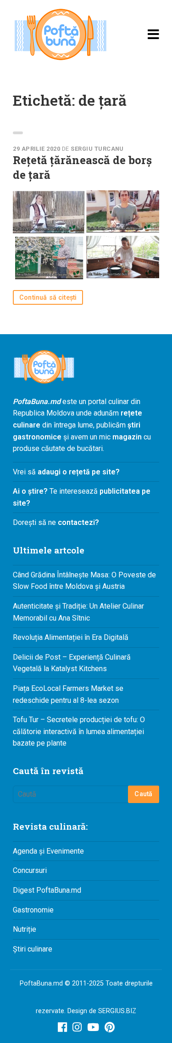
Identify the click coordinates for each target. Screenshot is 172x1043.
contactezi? (77, 522)
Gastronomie (33, 910)
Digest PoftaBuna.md (47, 890)
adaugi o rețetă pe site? (79, 471)
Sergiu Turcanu (97, 148)
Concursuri (30, 870)
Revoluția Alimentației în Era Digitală (70, 637)
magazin (127, 437)
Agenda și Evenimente (48, 851)
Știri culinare (32, 949)
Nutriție (24, 929)
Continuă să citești (48, 298)
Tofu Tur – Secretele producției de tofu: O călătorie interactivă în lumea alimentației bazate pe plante (79, 731)
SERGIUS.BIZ (117, 1011)
